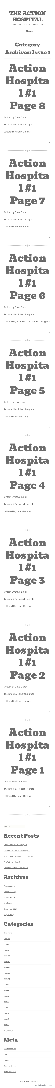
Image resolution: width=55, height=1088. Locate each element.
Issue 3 (6, 990)
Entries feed (8, 1060)
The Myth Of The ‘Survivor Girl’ (16, 868)
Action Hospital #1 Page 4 (27, 466)
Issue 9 (6, 1025)
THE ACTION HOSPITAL (27, 17)
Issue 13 (7, 973)
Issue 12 (7, 967)
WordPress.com (10, 1072)
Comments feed (10, 1066)
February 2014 (9, 886)
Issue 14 (7, 979)
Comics (7, 939)
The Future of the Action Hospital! (17, 851)
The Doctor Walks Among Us (15, 845)
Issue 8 (6, 1019)
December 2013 (10, 892)
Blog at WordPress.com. (29, 1082)
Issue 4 (6, 996)
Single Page (8, 1030)
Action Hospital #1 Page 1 (27, 751)
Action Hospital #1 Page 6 (27, 277)
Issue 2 (6, 985)
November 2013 (10, 897)
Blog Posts (8, 933)
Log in (6, 1054)
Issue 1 (6, 950)
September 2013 (10, 909)
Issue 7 (6, 1013)
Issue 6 (6, 1007)
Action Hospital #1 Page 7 (27, 182)
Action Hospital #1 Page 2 (27, 656)
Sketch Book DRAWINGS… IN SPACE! (18, 856)
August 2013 (9, 915)
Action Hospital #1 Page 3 (27, 561)
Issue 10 (7, 956)
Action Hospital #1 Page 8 (27, 87)
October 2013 (9, 903)
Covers (6, 944)
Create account (10, 1049)
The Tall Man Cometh (12, 862)
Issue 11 (7, 962)
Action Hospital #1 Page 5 (27, 371)
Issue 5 (6, 1002)
